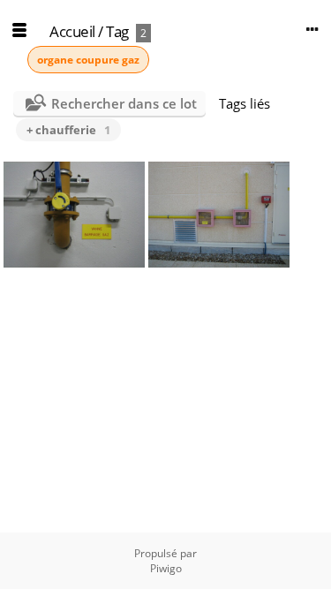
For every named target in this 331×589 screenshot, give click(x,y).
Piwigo (166, 568)
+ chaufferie (68, 130)
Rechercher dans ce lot (124, 103)
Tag (117, 31)
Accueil (72, 31)
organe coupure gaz (88, 59)
